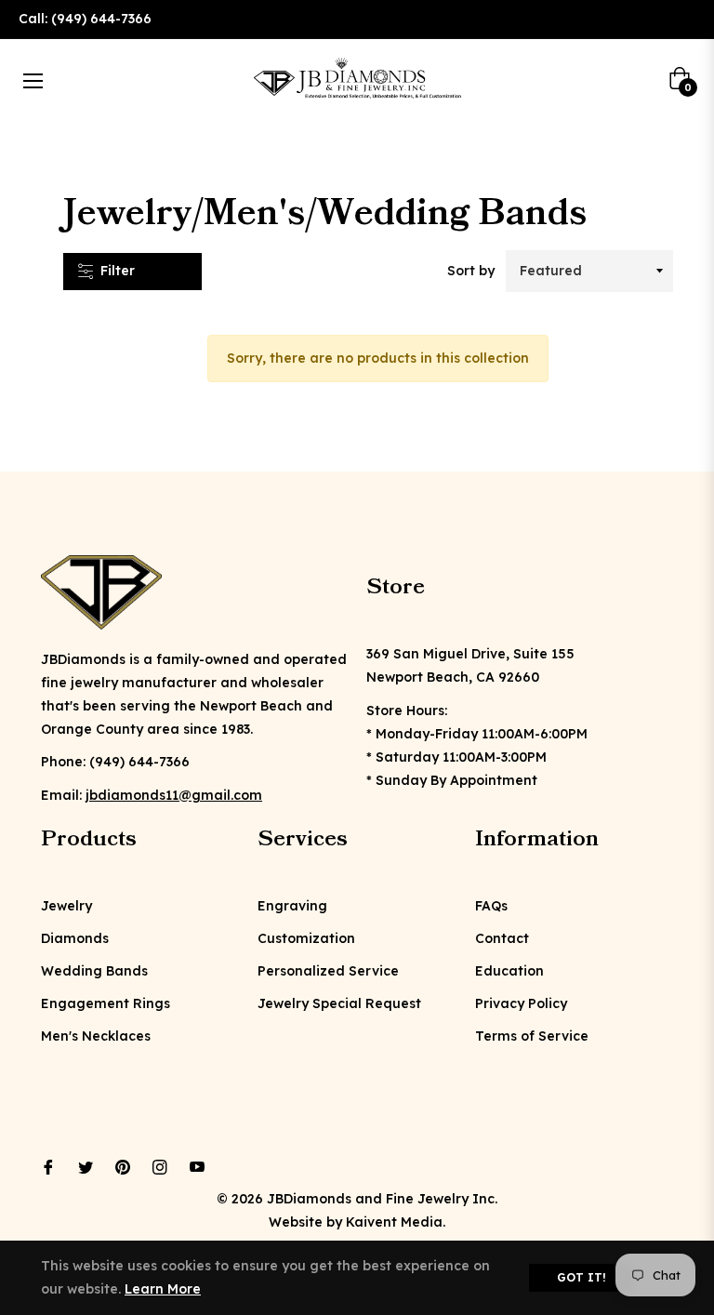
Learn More (163, 1289)
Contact (502, 938)
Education (509, 971)
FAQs (491, 905)
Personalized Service (328, 971)
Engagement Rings (105, 1003)
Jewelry (66, 905)
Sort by (471, 270)
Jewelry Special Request (339, 1003)
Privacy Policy (521, 1003)
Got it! (581, 1277)
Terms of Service (531, 1036)
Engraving (292, 905)
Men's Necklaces (96, 1036)
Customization (306, 938)
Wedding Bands (94, 971)
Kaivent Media (394, 1222)
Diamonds (75, 938)
